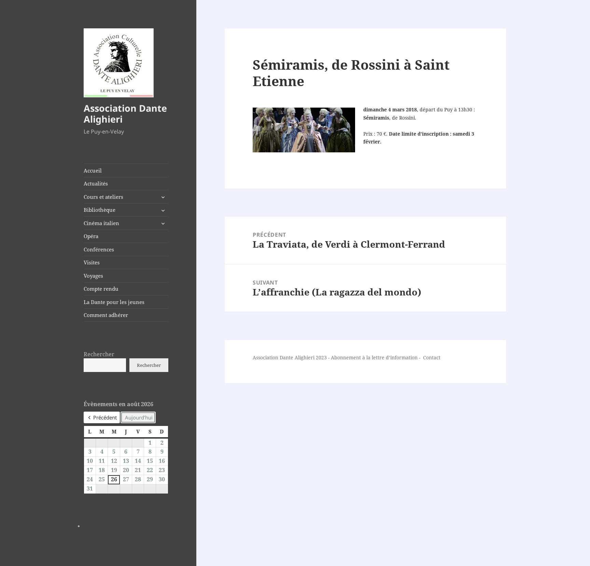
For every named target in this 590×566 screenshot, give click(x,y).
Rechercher (99, 354)
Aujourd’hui (139, 417)
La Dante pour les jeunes (114, 302)
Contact (431, 357)
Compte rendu (101, 288)
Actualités (96, 183)
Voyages (93, 275)
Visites (92, 262)
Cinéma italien (101, 223)
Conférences (99, 249)
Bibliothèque (99, 209)
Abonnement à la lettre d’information (374, 357)
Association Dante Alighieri (125, 113)
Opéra (91, 236)
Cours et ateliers (103, 196)
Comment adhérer (106, 315)
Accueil (93, 170)
